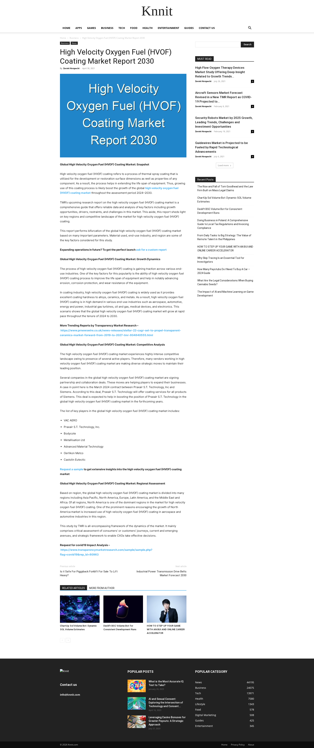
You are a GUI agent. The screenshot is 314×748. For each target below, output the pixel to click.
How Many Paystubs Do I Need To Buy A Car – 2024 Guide (223, 271)
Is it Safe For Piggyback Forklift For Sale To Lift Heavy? (89, 573)
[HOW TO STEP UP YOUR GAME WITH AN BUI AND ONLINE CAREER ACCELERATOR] (166, 609)
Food (133, 28)
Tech (121, 28)
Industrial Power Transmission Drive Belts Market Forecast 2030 (161, 573)
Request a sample (72, 469)
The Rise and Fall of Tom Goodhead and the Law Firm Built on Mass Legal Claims (225, 188)
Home (66, 28)
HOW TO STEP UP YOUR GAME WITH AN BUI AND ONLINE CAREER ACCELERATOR (166, 629)
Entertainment (168, 28)
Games (91, 28)
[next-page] (68, 640)
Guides (189, 28)
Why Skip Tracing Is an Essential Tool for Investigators (220, 259)
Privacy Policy (238, 744)
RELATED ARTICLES (73, 588)
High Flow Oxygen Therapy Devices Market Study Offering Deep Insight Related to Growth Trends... (220, 72)
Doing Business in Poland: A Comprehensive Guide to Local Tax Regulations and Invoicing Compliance (223, 224)
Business (107, 28)
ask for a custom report (151, 249)
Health (147, 28)
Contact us (207, 28)
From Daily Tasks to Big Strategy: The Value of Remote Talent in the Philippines (224, 237)
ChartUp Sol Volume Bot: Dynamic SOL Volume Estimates (224, 199)
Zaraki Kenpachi (71, 68)
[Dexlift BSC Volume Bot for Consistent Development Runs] (123, 609)
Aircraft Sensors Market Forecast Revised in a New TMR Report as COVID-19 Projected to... (223, 97)
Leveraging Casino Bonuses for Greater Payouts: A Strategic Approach (167, 721)
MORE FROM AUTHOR (101, 588)
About (251, 744)
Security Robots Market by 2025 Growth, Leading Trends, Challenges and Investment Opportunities (224, 122)
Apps (78, 28)
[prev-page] (62, 640)
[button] (249, 28)
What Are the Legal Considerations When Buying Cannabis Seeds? (225, 282)
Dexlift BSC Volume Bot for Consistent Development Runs (219, 211)
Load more (223, 165)
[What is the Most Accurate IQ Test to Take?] (137, 686)
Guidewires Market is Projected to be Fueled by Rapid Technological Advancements (221, 147)
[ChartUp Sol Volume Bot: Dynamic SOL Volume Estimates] (80, 609)
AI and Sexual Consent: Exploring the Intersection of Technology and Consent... (166, 702)
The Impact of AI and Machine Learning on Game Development (225, 293)
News (74, 43)
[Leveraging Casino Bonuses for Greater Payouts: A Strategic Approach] (137, 721)
